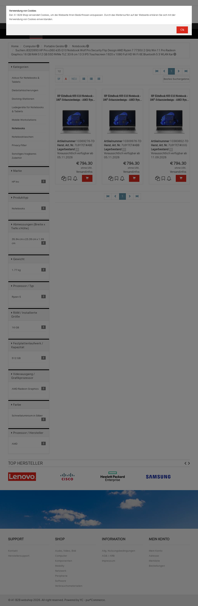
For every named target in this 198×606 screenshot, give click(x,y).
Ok (182, 29)
